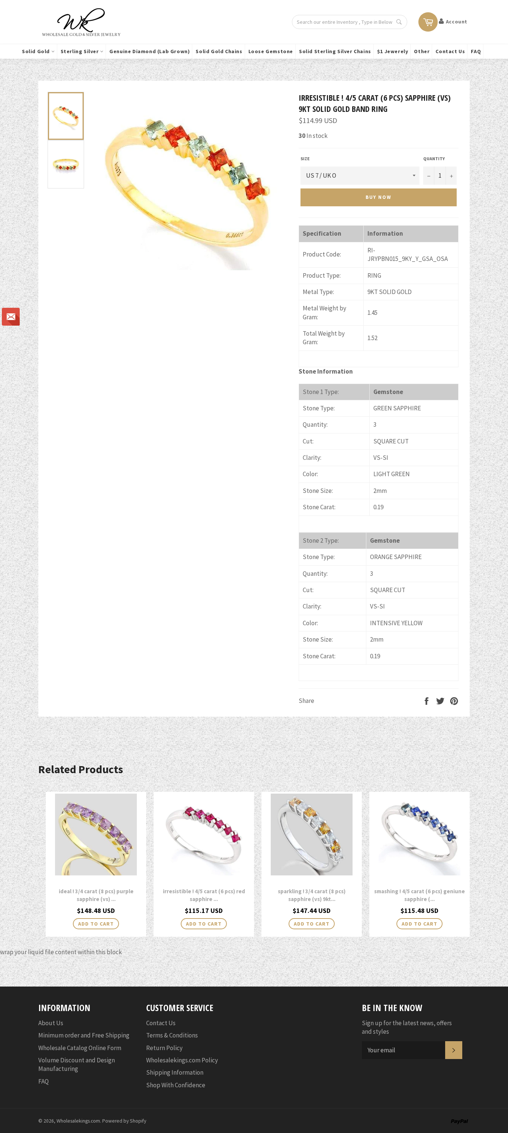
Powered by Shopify (124, 1121)
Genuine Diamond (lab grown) (149, 51)
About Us (50, 1023)
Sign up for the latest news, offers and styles (407, 1027)
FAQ (476, 51)
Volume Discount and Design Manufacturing (76, 1064)
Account (456, 21)
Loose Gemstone (270, 51)
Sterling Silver (80, 51)
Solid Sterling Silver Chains (335, 51)
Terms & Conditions (172, 1035)
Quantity (434, 158)
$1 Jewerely (392, 51)
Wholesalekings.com (78, 1121)
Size (305, 158)
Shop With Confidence (175, 1085)
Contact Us (450, 51)
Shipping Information (174, 1072)
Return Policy (164, 1048)
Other (422, 51)
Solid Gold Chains (219, 51)
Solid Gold (36, 51)
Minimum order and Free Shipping (83, 1035)
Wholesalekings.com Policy (182, 1060)
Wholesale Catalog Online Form (79, 1048)
